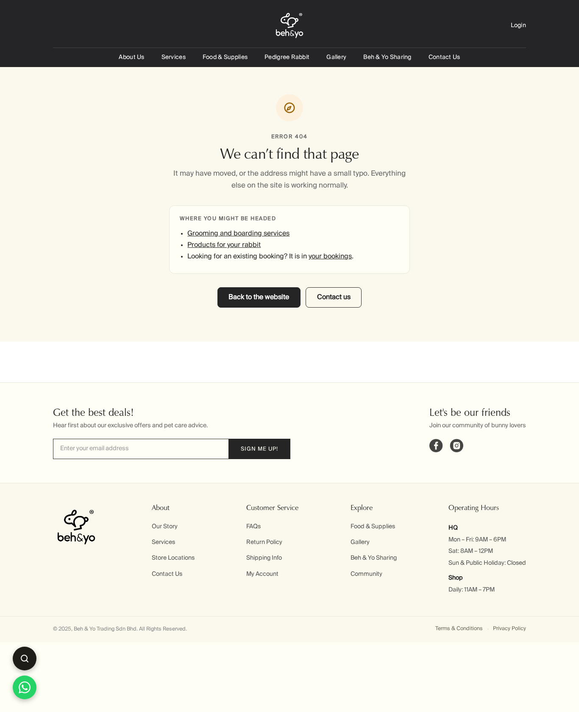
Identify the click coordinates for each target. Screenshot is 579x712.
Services (173, 57)
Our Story (165, 527)
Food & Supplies (225, 57)
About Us (131, 57)
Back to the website (258, 297)
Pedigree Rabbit (286, 57)
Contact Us (444, 57)
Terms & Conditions (459, 628)
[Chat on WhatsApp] (24, 687)
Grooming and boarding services (238, 233)
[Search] (24, 658)
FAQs (253, 527)
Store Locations (173, 558)
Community (366, 574)
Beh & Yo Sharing (387, 57)
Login (518, 25)
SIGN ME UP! (259, 449)
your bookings (330, 256)
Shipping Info (264, 558)
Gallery (336, 57)
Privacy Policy (509, 628)
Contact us (334, 297)
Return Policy (264, 542)
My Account (262, 574)
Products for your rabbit (224, 245)
